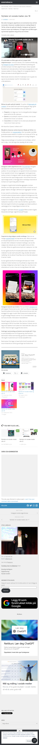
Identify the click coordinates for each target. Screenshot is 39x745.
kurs (8, 566)
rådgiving (14, 566)
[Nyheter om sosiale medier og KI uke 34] (26, 386)
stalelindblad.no (6, 2)
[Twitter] (31, 505)
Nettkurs (19, 614)
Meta (10, 6)
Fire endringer (26, 166)
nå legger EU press (8, 64)
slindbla (5, 19)
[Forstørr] (35, 87)
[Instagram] (34, 505)
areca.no (10, 562)
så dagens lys (33, 307)
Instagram (4, 6)
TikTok (10, 9)
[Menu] (36, 2)
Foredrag (4, 566)
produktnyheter (10, 238)
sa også (21, 210)
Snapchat (4, 9)
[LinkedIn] (36, 505)
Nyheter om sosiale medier (22, 6)
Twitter (15, 9)
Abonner (5, 590)
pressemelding (17, 132)
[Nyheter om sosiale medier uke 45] (9, 386)
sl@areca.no (8, 559)
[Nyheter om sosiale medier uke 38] (9, 403)
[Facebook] (28, 505)
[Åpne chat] (34, 740)
